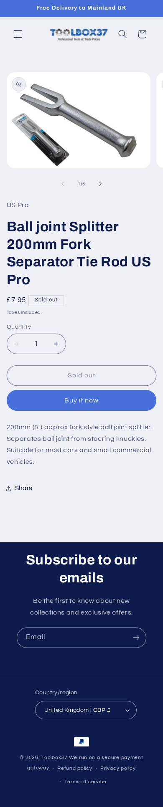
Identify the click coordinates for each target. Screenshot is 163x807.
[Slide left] (62, 184)
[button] (17, 34)
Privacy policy (117, 768)
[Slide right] (100, 184)
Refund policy (74, 768)
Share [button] (24, 488)
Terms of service (85, 781)
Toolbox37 (54, 757)
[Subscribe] (136, 637)
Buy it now (81, 400)
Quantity (19, 327)
